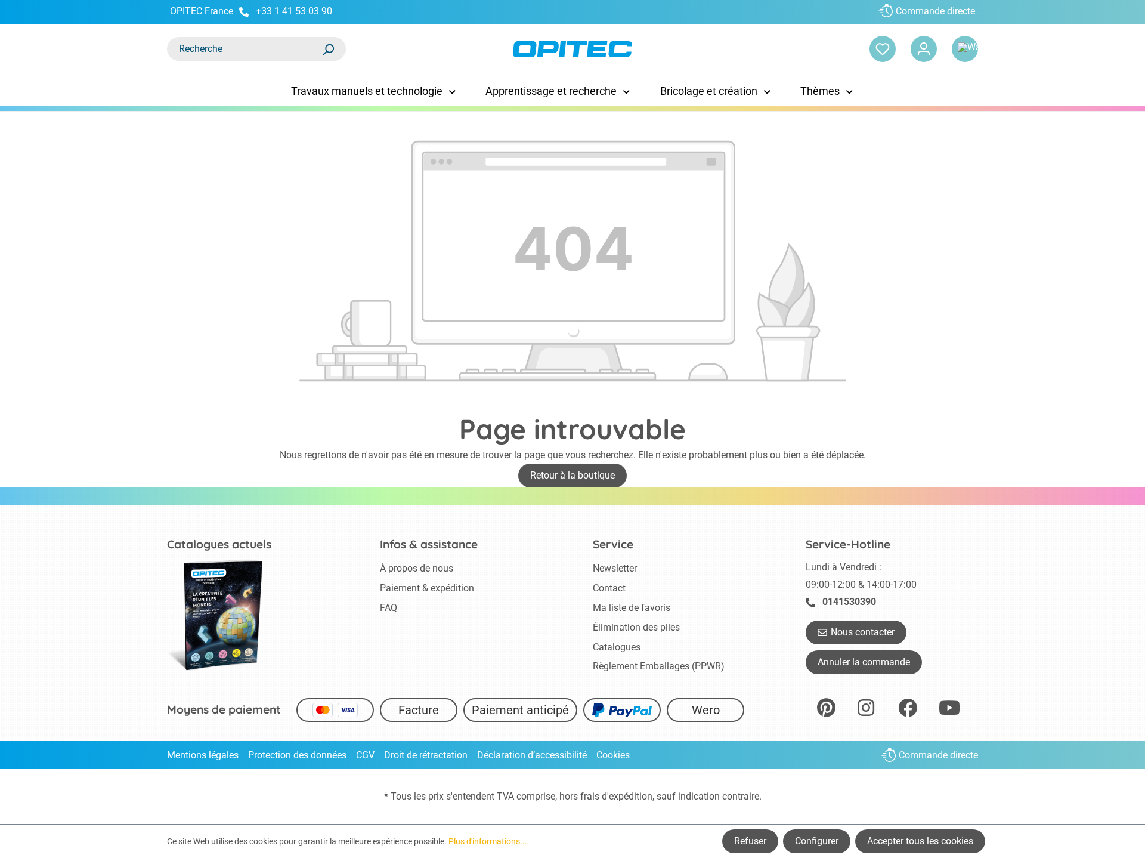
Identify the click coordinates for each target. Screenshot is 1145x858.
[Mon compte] (924, 49)
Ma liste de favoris (631, 607)
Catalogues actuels (219, 544)
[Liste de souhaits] (882, 49)
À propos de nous (416, 568)
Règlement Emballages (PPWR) (659, 666)
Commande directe (935, 11)
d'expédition (627, 796)
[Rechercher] (328, 49)
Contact (609, 588)
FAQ (388, 607)
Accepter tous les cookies (920, 841)
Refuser (750, 841)
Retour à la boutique (572, 475)
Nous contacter (863, 632)
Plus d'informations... (487, 841)
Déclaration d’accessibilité (532, 755)
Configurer (816, 841)
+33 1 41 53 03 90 (294, 11)
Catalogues (616, 647)
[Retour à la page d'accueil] (572, 49)
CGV (365, 755)
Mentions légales (203, 755)
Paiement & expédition (427, 588)
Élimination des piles (636, 627)
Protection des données (297, 755)
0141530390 (849, 601)
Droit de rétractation (426, 755)
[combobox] (244, 49)
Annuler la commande (864, 662)
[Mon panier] (965, 49)
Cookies (613, 755)
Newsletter (615, 568)
